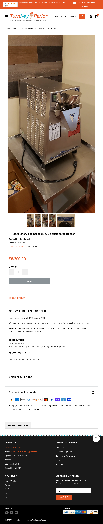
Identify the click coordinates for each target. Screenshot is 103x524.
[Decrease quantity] (11, 272)
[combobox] (65, 16)
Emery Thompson (16, 246)
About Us (60, 447)
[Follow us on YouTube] (16, 512)
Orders (8, 485)
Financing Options (64, 451)
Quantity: (13, 266)
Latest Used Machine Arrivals (86, 4)
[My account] (91, 16)
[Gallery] (51, 131)
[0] (96, 16)
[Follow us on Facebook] (7, 512)
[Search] (82, 16)
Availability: (14, 239)
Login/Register (11, 481)
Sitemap (59, 464)
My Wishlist (10, 489)
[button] (96, 438)
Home (7, 28)
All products (16, 28)
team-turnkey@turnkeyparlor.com (24, 451)
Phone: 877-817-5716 (13, 447)
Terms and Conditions (65, 456)
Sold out (29, 281)
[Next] (91, 124)
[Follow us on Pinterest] (11, 512)
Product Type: (15, 242)
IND (6, 493)
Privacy (59, 460)
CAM (7, 497)
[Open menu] (6, 16)
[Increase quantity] (25, 272)
